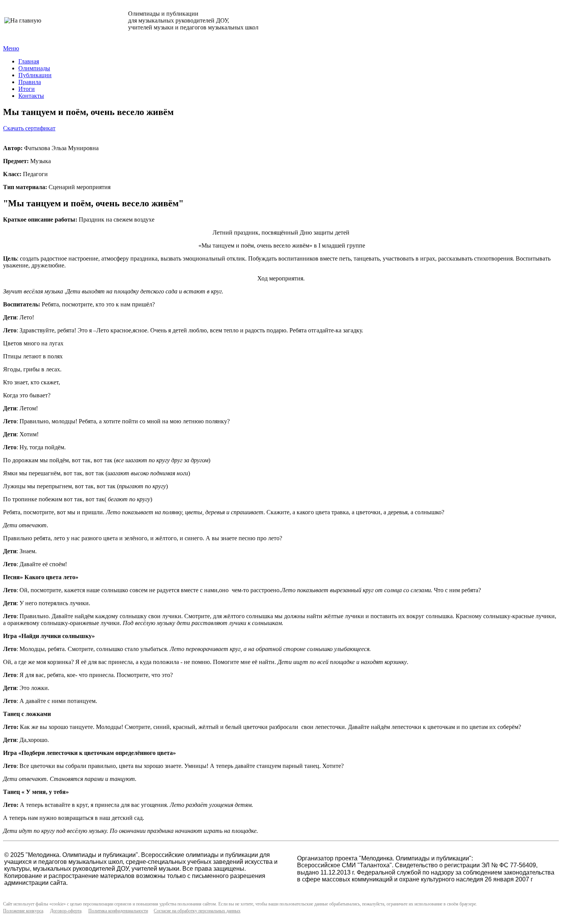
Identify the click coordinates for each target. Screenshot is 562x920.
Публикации (35, 75)
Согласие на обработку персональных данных (197, 911)
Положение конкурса (23, 911)
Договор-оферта (65, 911)
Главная (28, 61)
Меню (11, 48)
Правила (29, 82)
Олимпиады (34, 68)
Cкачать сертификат (29, 128)
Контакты (31, 95)
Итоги (26, 89)
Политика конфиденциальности (118, 911)
